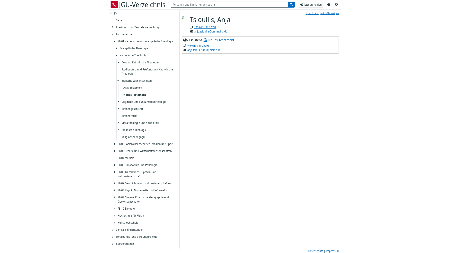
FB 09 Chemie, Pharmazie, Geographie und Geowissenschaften (143, 199)
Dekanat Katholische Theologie (140, 62)
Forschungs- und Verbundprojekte (136, 237)
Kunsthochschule (128, 223)
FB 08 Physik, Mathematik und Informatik (142, 190)
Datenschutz (315, 251)
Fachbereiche (124, 34)
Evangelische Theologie (134, 48)
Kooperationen (125, 244)
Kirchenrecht (129, 116)
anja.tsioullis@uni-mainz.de (210, 31)
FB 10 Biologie (126, 208)
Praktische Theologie (134, 130)
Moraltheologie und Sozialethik (140, 123)
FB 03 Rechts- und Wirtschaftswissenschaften (145, 151)
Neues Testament (134, 95)
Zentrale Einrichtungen (129, 230)
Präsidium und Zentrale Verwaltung (137, 27)
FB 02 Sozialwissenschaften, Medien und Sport (145, 144)
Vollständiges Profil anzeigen (323, 13)
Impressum (332, 251)
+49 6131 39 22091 (205, 27)
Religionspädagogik (133, 137)
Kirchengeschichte (132, 109)
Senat (119, 20)
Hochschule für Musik (131, 216)
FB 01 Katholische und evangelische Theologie (145, 41)
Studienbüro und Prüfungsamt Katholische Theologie (147, 71)
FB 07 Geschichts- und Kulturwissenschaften (144, 183)
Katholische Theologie (133, 55)
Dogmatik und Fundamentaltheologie (143, 102)
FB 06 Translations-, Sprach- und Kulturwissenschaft (137, 174)
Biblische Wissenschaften (136, 81)
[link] (336, 4)
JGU (116, 13)
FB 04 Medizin (126, 158)
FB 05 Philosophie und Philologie (137, 165)
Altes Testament (132, 88)
